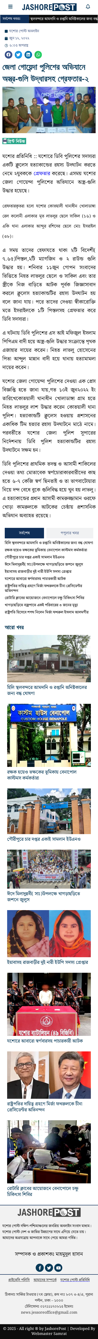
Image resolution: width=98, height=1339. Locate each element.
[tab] (24, 533)
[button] (8, 55)
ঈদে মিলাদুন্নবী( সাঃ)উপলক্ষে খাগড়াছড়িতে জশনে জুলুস (44, 565)
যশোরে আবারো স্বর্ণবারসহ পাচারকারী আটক (35, 579)
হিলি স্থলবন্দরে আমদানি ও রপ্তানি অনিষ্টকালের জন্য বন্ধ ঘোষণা (49, 543)
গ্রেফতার (42, 173)
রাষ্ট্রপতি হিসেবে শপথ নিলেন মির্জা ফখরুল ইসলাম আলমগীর (46, 612)
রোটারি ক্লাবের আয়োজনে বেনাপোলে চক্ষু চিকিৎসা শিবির (44, 598)
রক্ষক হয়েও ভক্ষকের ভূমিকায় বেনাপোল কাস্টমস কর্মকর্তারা (46, 550)
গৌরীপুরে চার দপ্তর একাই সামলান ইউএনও (34, 557)
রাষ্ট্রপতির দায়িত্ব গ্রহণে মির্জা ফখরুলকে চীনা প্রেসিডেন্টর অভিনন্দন (43, 588)
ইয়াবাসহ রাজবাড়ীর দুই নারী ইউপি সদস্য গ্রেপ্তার (38, 572)
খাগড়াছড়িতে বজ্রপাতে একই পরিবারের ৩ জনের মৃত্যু (41, 605)
